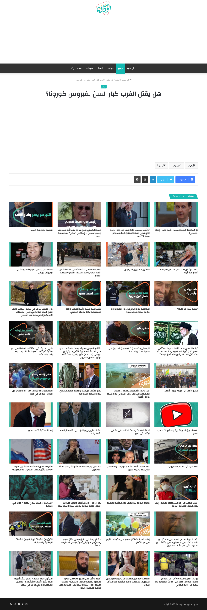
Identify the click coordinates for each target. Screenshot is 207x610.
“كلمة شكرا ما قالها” (187, 309)
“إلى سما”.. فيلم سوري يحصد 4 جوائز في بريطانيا (32, 504)
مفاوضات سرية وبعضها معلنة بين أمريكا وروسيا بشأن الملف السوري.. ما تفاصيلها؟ (32, 468)
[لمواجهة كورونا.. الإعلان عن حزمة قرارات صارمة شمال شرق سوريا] (128, 293)
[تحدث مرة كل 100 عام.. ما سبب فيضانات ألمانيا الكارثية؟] (176, 254)
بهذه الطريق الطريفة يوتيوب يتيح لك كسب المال (178, 432)
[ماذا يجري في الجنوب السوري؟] (176, 451)
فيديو (120, 68)
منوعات (89, 68)
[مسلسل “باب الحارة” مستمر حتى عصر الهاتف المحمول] (79, 451)
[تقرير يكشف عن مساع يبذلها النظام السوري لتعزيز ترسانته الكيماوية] (79, 375)
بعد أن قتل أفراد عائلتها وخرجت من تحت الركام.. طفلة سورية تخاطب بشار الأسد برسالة (79, 504)
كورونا (160, 165)
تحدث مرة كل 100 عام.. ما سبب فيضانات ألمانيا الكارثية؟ (178, 271)
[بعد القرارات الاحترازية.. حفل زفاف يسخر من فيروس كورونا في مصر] (31, 375)
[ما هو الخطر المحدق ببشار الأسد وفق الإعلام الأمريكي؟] (176, 214)
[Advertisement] (103, 40)
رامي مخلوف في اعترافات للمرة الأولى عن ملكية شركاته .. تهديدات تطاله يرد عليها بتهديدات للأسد (32, 351)
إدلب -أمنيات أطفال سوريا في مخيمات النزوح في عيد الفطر (128, 541)
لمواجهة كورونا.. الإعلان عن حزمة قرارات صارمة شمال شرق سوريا (130, 310)
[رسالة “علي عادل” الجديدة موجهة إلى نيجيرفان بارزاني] (31, 254)
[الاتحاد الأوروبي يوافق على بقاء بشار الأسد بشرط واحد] (79, 414)
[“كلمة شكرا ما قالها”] (176, 293)
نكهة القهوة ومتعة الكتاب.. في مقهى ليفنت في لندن (130, 432)
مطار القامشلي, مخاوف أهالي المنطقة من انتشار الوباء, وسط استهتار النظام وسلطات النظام (80, 272)
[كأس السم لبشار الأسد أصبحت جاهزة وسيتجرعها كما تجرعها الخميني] (79, 293)
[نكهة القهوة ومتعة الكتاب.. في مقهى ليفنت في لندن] (128, 414)
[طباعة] (137, 179)
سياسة (111, 68)
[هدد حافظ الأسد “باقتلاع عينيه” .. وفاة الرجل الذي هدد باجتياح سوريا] (128, 451)
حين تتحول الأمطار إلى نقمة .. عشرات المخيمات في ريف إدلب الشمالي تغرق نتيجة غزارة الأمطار (128, 394)
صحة (79, 68)
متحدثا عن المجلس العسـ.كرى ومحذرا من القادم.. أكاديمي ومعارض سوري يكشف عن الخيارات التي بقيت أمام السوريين (177, 542)
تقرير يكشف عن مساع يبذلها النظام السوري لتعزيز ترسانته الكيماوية (80, 392)
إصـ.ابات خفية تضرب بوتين (40, 430)
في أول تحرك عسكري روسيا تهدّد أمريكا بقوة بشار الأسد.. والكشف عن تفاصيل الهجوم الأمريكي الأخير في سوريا (33, 582)
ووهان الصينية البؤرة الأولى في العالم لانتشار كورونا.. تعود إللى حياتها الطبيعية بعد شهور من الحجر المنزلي (176, 582)
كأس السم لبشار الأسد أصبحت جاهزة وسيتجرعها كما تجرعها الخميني (83, 310)
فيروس (176, 165)
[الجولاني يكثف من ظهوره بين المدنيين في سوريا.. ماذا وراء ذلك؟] (128, 333)
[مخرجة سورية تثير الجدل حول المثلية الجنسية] (128, 487)
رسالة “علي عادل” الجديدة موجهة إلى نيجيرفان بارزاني (34, 271)
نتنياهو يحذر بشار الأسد (42, 230)
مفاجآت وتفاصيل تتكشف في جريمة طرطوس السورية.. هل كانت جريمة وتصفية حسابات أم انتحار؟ (128, 582)
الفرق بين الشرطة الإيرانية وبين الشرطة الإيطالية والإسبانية (34, 541)
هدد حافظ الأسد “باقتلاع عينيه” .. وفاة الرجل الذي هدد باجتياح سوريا (128, 468)
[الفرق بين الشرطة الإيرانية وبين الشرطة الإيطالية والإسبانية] (31, 523)
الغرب (190, 165)
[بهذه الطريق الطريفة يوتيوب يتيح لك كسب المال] (176, 414)
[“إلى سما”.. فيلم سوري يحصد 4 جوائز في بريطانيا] (31, 487)
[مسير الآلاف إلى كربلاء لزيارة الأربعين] (176, 375)
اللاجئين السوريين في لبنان (137, 269)
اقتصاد (100, 68)
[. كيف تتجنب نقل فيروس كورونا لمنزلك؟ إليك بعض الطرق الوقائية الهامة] (176, 487)
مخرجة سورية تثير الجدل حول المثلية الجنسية (128, 503)
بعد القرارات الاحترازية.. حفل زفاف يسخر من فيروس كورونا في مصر (32, 392)
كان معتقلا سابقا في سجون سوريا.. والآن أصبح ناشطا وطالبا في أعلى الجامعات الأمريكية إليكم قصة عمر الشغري (32, 312)
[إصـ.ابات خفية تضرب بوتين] (31, 414)
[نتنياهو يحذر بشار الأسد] (31, 214)
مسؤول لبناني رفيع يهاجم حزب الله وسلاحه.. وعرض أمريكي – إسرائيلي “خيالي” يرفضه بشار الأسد (79, 233)
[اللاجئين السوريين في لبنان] (128, 254)
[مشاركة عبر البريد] (145, 179)
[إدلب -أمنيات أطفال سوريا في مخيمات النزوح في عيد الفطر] (128, 523)
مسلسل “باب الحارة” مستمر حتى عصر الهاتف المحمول (79, 468)
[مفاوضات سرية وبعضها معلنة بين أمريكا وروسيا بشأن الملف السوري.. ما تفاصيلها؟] (31, 451)
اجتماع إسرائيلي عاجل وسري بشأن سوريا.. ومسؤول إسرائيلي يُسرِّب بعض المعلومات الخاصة (80, 542)
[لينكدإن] (153, 179)
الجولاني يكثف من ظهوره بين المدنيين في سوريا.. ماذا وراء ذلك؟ (129, 350)
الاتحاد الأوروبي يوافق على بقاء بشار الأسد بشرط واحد (80, 432)
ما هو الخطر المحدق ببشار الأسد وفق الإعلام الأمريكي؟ (176, 231)
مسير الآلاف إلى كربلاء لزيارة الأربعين (181, 391)
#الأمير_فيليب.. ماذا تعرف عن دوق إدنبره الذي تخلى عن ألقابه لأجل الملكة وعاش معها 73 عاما (130, 233)
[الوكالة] (103, 8)
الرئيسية (131, 68)
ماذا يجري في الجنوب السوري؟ (183, 467)
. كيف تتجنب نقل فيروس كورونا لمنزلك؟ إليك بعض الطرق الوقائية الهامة (176, 504)
